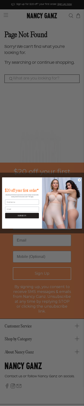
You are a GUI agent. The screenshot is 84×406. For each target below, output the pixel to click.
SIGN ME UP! (22, 215)
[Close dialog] (79, 180)
